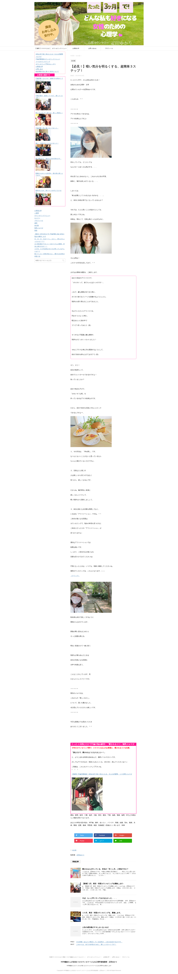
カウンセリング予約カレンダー (46, 64)
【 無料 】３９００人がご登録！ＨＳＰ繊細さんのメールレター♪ (43, 49)
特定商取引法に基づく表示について (47, 71)
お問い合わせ (92, 48)
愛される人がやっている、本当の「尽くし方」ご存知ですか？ (105, 869)
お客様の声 (76, 48)
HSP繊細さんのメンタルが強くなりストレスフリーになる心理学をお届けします (89, 965)
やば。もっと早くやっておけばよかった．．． (99, 898)
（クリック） (75, 576)
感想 (35, 223)
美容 (35, 230)
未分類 (74, 850)
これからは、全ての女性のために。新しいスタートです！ (96, 944)
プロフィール (109, 48)
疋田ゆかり (80, 855)
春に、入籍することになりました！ (47, 143)
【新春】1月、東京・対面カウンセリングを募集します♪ (103, 883)
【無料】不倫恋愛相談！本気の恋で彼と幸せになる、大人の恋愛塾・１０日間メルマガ (102, 774)
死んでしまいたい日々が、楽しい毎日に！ (49, 113)
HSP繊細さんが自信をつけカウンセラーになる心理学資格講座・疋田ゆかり (89, 962)
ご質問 (36, 213)
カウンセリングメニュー (59, 48)
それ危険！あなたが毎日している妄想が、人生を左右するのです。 (99, 942)
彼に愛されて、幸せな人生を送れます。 (48, 158)
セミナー (37, 218)
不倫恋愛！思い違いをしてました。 (47, 128)
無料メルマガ (38, 228)
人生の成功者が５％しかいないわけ (95, 927)
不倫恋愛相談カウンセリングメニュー (48, 59)
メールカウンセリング (43, 61)
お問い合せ (39, 69)
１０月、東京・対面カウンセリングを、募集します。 (102, 913)
